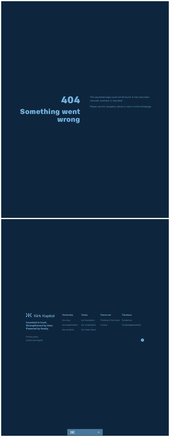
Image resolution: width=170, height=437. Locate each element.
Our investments (88, 325)
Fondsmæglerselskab (131, 325)
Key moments (68, 330)
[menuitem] (70, 320)
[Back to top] (142, 340)
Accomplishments (70, 325)
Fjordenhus (127, 320)
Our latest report (88, 330)
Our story (66, 320)
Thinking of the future (110, 320)
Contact (104, 325)
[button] (99, 432)
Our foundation (88, 320)
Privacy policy (32, 337)
